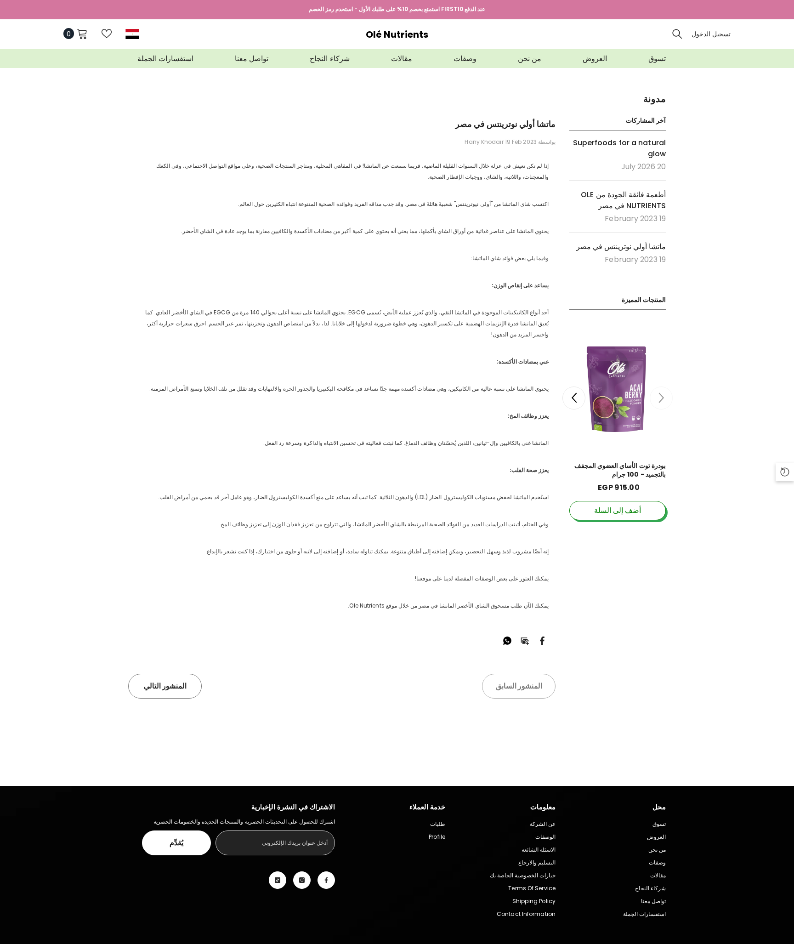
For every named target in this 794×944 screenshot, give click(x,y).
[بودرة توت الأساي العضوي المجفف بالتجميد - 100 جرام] (617, 389)
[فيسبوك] (542, 640)
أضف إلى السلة (617, 510)
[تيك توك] (277, 880)
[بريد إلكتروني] (525, 640)
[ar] (132, 34)
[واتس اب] (507, 640)
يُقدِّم (176, 842)
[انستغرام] (302, 880)
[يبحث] (677, 33)
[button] (573, 398)
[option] (617, 430)
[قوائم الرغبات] (107, 33)
